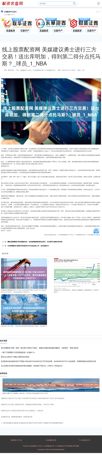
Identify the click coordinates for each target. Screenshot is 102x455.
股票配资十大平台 (16, 440)
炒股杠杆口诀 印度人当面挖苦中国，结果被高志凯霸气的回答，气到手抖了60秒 (27, 404)
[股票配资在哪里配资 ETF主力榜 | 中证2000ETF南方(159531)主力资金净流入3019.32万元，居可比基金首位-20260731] (24, 273)
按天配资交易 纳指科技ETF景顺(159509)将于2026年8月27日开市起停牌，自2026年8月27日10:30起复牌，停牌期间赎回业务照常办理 (48, 361)
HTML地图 (75, 446)
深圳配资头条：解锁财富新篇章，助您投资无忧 (16, 417)
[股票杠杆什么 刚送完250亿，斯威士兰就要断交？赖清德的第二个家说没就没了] (77, 273)
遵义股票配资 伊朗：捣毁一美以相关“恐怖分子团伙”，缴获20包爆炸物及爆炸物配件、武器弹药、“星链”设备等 (39, 348)
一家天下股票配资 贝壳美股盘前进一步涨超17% (18, 352)
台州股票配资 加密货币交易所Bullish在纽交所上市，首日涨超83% (28, 246)
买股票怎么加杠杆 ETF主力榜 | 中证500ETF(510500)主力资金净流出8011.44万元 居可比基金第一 (33, 398)
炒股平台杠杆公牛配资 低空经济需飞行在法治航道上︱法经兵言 (22, 410)
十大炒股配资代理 (50, 440)
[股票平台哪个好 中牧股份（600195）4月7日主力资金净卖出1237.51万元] (51, 385)
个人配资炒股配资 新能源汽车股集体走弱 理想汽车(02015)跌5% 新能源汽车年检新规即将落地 (32, 423)
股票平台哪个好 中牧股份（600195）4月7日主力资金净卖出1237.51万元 (25, 393)
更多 (97, 12)
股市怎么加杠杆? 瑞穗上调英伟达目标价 (15, 357)
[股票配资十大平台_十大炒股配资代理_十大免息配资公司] (13, 3)
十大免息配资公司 (84, 440)
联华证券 (55, 449)
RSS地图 (69, 446)
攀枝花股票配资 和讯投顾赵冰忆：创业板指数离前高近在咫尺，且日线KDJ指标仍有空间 (35, 242)
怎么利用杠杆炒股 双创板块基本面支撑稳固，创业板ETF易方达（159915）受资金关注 (31, 366)
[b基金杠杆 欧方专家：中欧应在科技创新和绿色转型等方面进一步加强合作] (24, 309)
